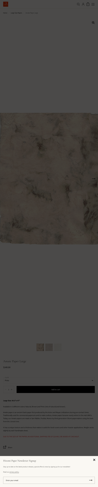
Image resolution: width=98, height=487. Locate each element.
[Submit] (90, 480)
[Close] (94, 460)
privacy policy (14, 472)
